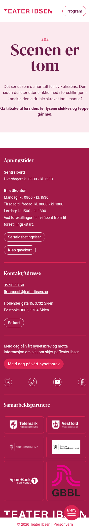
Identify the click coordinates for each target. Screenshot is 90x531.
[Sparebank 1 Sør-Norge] (24, 481)
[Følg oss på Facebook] (82, 382)
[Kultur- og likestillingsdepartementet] (66, 447)
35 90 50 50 (14, 284)
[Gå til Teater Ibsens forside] (28, 11)
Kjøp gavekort (20, 249)
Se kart (14, 322)
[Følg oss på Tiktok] (33, 382)
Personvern (63, 524)
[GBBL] (66, 481)
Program (74, 10)
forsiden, (31, 108)
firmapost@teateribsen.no (26, 291)
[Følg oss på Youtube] (57, 382)
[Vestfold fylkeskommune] (66, 425)
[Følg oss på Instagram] (8, 382)
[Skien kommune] (24, 447)
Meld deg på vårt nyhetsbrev (34, 363)
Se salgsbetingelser (24, 236)
